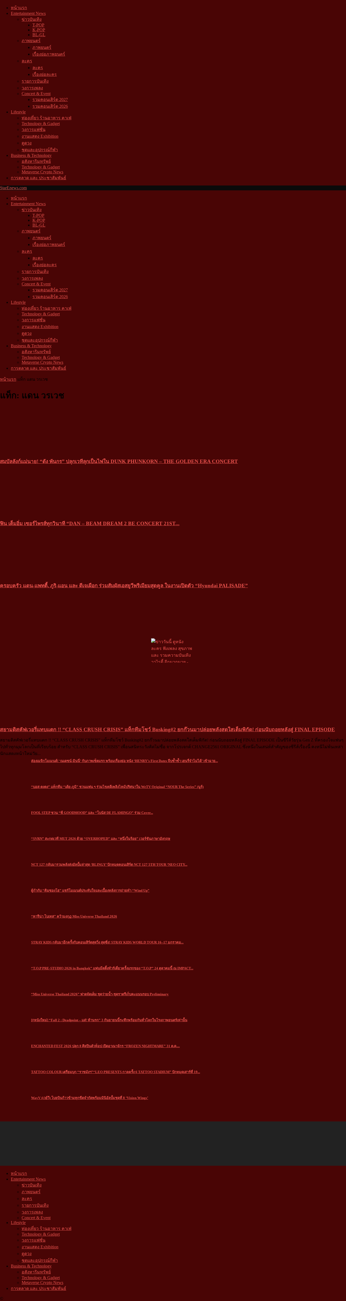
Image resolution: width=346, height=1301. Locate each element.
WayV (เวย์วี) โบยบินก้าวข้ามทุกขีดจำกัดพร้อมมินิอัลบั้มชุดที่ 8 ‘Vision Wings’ (89, 1098)
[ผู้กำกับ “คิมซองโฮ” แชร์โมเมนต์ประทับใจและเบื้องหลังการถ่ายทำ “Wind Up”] (13, 892)
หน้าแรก (19, 7)
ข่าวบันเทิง (32, 19)
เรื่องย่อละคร (44, 74)
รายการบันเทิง (35, 81)
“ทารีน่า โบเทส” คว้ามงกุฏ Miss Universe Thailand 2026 (74, 916)
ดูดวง (27, 143)
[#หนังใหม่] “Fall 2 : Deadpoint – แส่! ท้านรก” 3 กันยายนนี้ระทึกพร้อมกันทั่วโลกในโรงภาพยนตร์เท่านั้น (109, 1020)
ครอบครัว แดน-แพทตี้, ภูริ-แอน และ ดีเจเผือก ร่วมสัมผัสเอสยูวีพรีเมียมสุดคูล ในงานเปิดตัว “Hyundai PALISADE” (124, 585)
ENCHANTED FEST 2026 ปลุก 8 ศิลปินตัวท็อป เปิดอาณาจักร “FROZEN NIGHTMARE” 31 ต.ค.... (105, 1046)
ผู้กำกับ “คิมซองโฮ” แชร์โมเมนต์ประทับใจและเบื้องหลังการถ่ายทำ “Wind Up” (90, 890)
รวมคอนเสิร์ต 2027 (50, 99)
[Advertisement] (247, 208)
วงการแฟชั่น (33, 129)
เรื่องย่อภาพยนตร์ (48, 54)
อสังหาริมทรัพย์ (36, 161)
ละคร (27, 61)
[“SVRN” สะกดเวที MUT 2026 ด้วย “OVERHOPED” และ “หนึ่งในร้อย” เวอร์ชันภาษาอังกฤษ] (13, 840)
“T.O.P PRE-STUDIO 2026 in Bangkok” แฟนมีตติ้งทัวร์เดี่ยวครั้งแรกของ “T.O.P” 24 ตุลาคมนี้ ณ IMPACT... (112, 968)
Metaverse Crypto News (42, 172)
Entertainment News (28, 13)
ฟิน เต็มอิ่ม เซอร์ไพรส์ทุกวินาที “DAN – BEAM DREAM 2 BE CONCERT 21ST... (89, 523)
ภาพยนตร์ (31, 40)
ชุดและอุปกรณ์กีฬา (40, 149)
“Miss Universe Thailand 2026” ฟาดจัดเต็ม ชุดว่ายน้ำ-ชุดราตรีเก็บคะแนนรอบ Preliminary (100, 994)
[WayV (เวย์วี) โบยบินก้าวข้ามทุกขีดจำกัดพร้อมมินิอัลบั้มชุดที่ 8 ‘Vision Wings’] (13, 1099)
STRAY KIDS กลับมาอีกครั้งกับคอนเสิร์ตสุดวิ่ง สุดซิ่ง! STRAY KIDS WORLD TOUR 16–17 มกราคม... (107, 942)
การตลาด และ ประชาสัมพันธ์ (38, 178)
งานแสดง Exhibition (40, 136)
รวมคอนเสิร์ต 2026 (50, 106)
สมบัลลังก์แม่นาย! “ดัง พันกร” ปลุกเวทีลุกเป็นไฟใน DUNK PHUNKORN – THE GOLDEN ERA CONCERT (119, 461)
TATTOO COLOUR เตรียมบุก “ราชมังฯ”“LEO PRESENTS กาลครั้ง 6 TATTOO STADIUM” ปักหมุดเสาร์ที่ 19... (115, 1072)
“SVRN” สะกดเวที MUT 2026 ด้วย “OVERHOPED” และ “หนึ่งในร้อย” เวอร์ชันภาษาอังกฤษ (100, 839)
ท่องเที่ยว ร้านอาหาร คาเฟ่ (46, 118)
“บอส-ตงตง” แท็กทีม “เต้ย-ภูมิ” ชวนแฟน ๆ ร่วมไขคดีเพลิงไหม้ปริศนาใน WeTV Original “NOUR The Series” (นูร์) (117, 787)
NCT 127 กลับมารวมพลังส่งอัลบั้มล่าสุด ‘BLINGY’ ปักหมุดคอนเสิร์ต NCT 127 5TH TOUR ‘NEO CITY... (109, 864)
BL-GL (38, 34)
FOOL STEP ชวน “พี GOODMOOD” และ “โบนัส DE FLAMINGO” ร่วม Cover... (92, 813)
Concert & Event (36, 93)
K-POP (38, 30)
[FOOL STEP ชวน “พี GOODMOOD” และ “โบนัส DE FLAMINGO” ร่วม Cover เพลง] (13, 814)
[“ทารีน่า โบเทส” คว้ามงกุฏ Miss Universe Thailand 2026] (13, 918)
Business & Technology (31, 155)
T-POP (38, 25)
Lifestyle (18, 112)
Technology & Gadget (41, 123)
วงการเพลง (32, 88)
